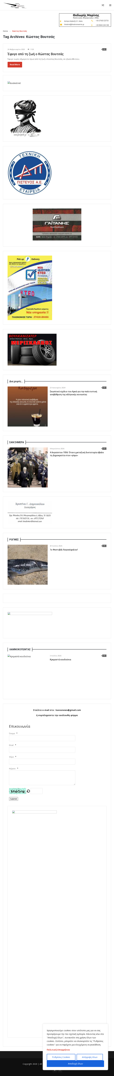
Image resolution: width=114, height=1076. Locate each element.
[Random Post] (103, 5)
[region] (75, 1047)
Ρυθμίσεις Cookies (61, 1057)
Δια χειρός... (16, 381)
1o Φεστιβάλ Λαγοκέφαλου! (64, 550)
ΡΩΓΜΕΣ (14, 539)
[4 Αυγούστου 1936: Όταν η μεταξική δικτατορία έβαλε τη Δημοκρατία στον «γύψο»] (28, 467)
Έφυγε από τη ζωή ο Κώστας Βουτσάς (36, 54)
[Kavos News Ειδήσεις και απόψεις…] (15, 5)
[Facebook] (60, 1070)
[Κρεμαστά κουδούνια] (28, 675)
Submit (13, 798)
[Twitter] (55, 1070)
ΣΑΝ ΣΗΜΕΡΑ (16, 442)
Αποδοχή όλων (75, 1063)
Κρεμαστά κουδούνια (60, 659)
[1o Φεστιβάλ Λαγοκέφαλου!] (28, 565)
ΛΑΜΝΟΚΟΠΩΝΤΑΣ (20, 649)
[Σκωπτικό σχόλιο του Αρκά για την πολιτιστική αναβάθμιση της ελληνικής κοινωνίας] (28, 406)
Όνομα (12, 733)
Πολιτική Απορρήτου (58, 1049)
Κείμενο (12, 768)
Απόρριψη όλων (90, 1057)
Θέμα (11, 757)
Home (5, 31)
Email (11, 745)
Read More (15, 64)
